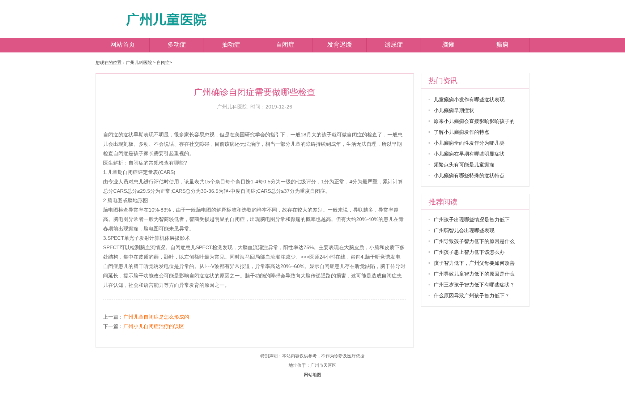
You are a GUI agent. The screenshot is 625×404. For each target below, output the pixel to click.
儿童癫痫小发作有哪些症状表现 (469, 99)
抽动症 (231, 44)
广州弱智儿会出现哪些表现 (464, 230)
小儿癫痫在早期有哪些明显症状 (469, 154)
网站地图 (312, 374)
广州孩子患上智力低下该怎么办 (469, 252)
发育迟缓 (339, 44)
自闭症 (285, 44)
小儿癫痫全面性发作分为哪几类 (469, 143)
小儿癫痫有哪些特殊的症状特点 (469, 175)
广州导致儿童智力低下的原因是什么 (474, 274)
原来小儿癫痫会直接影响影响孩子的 (474, 121)
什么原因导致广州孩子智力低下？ (472, 295)
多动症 (176, 44)
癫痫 (502, 44)
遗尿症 (393, 44)
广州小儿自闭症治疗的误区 (153, 326)
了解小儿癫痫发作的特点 (461, 132)
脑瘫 (448, 44)
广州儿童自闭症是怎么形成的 (156, 317)
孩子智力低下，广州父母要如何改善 (474, 263)
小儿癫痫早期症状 (454, 110)
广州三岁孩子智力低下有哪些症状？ (474, 285)
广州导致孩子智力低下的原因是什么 (474, 241)
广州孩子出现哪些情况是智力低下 (472, 219)
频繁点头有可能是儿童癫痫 (464, 164)
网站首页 (122, 44)
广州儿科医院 (139, 62)
